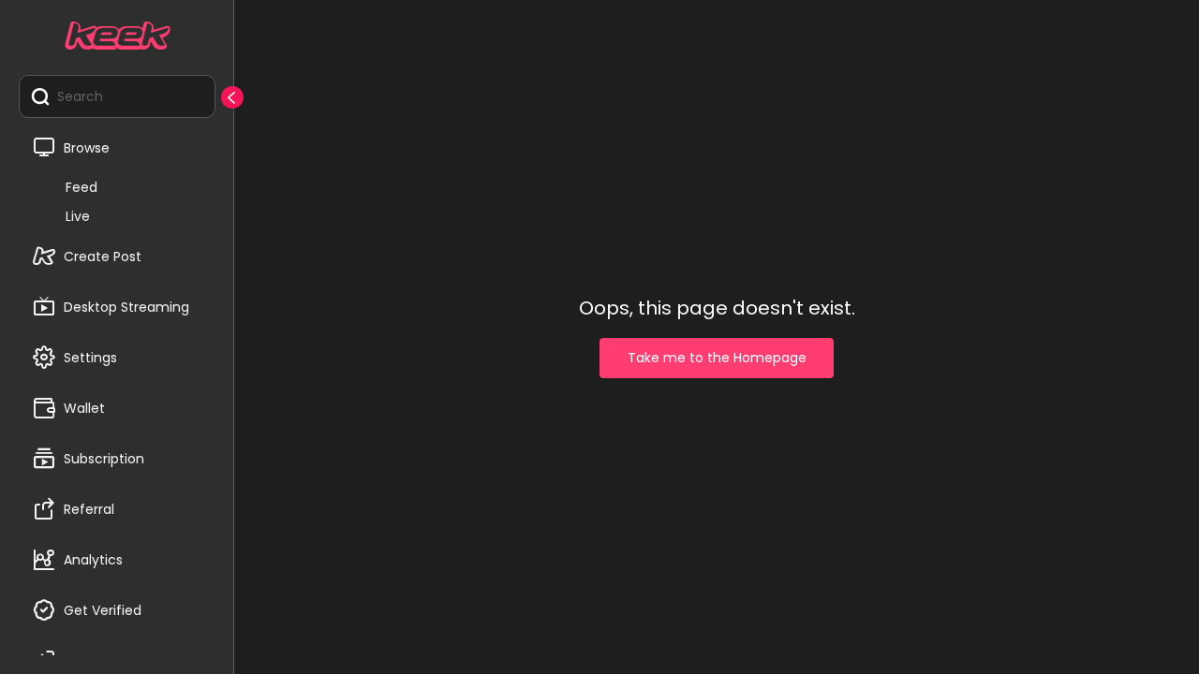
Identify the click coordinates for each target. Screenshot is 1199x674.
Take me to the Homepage (717, 357)
